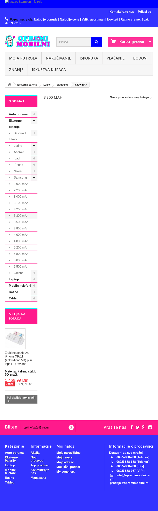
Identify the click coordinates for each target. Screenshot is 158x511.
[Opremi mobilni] (27, 41)
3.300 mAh (20, 215)
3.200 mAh (20, 209)
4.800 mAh (20, 241)
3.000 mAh (20, 196)
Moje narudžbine (68, 452)
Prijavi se (144, 11)
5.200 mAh (20, 247)
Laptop (14, 279)
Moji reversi (64, 457)
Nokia (17, 171)
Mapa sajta (38, 477)
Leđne (17, 145)
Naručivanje (58, 58)
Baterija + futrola (18, 136)
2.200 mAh (20, 190)
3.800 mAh (20, 228)
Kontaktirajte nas (121, 11)
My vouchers (65, 471)
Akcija (35, 452)
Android (18, 152)
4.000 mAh (20, 234)
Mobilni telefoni (20, 285)
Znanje (16, 69)
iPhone (18, 164)
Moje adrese (65, 462)
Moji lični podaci (68, 467)
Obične (18, 273)
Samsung (20, 177)
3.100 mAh (20, 203)
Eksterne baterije (15, 123)
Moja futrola (23, 58)
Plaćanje (116, 58)
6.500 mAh (20, 266)
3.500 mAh (20, 222)
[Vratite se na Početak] (9, 84)
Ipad (16, 158)
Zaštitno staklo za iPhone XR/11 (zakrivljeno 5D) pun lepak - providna (18, 358)
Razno (13, 292)
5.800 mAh (20, 253)
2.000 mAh (20, 184)
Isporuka (89, 58)
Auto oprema (18, 114)
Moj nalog (65, 446)
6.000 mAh (20, 260)
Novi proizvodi (37, 459)
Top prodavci (40, 465)
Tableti (13, 298)
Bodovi (140, 58)
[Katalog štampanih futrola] (79, 4)
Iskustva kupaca (49, 69)
